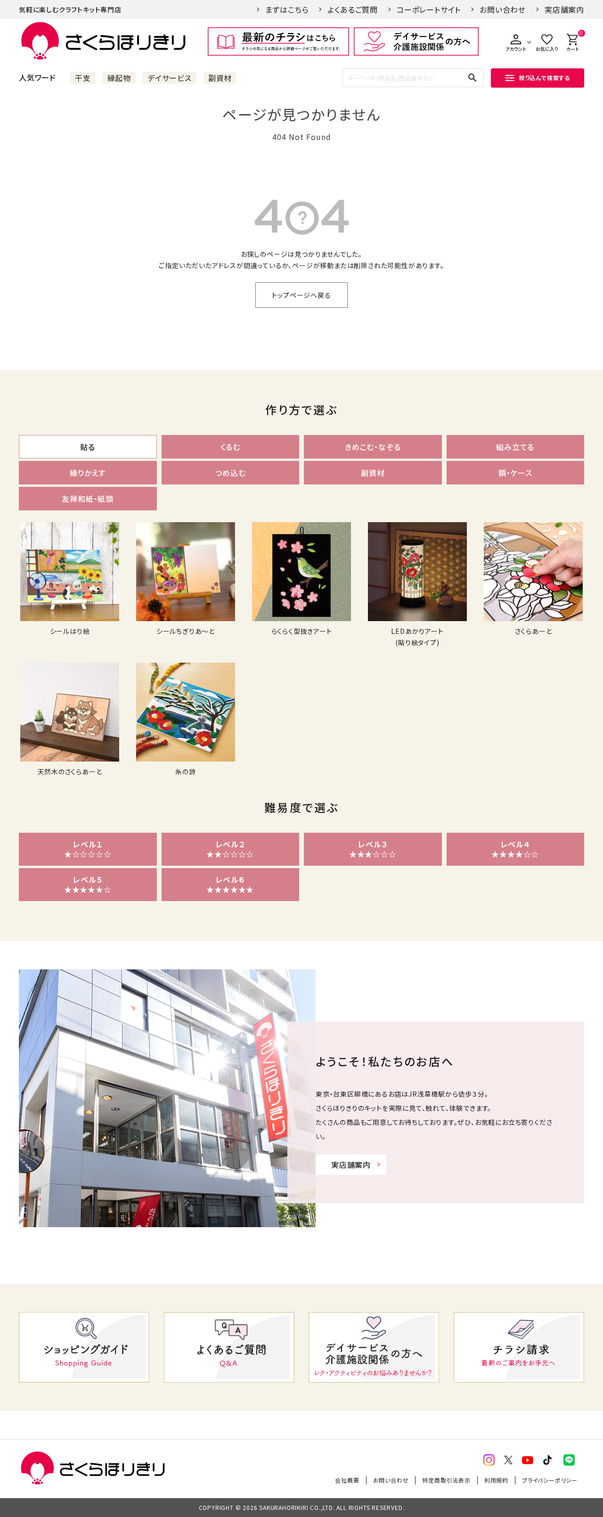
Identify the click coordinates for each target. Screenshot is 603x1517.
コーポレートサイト (429, 9)
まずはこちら (287, 9)
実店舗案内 (564, 9)
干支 (83, 77)
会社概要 (347, 1480)
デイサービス (169, 77)
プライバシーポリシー (550, 1480)
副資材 (220, 77)
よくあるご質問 (352, 9)
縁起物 (119, 77)
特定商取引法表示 (446, 1480)
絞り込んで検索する (544, 78)
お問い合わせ (503, 9)
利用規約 (496, 1480)
